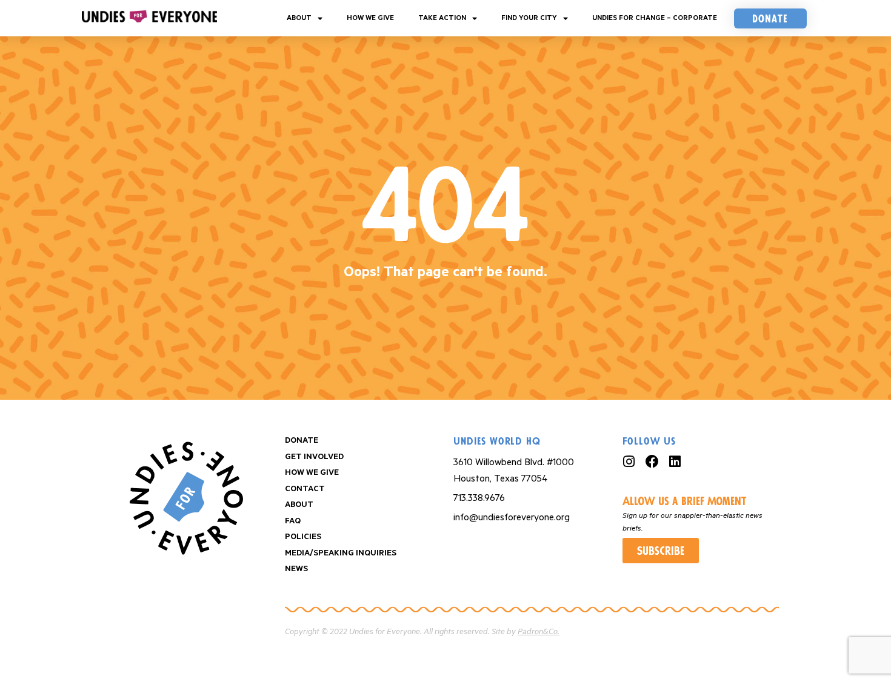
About (299, 18)
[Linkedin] (675, 461)
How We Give (370, 18)
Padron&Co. (538, 632)
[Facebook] (652, 461)
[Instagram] (629, 461)
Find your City (529, 18)
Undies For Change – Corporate (654, 18)
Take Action (442, 18)
